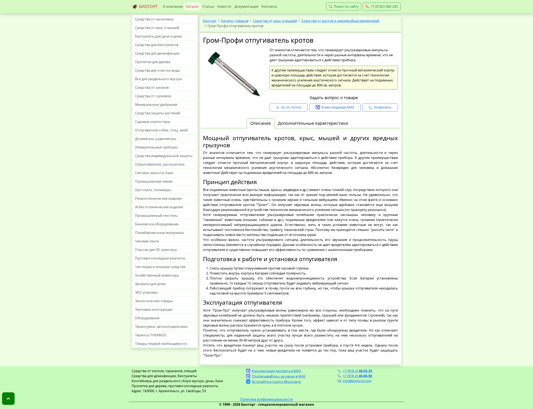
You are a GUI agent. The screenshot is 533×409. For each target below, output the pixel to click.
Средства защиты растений (157, 113)
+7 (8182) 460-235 (384, 6)
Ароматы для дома (150, 284)
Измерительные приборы (156, 147)
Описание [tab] (260, 123)
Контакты (269, 6)
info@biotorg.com (357, 381)
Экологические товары (154, 301)
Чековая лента (147, 241)
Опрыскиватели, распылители (159, 164)
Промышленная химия (153, 181)
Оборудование (147, 318)
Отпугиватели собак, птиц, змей (161, 130)
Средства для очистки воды (157, 70)
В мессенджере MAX (337, 107)
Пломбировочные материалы (159, 232)
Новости (224, 6)
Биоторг (210, 21)
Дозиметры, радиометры (155, 138)
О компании (173, 6)
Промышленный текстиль (156, 215)
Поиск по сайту (346, 6)
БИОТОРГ (148, 6)
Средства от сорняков (153, 96)
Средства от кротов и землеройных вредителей (340, 21)
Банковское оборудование (157, 224)
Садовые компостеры (152, 121)
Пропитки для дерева (152, 62)
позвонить (382, 107)
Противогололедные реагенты (160, 258)
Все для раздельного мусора (158, 79)
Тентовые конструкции (153, 309)
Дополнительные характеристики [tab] (313, 123)
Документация (246, 6)
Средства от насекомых (154, 19)
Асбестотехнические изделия (159, 207)
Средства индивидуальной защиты (163, 155)
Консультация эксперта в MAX (276, 371)
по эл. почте (291, 107)
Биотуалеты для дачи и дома (158, 36)
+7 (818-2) (357, 371)
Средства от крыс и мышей (157, 27)
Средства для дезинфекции (157, 53)
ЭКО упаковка (146, 292)
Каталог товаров (234, 21)
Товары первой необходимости (161, 343)
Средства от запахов (152, 87)
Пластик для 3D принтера (156, 249)
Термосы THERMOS (150, 335)
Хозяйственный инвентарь (157, 275)
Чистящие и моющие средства (160, 266)
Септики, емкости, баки (154, 173)
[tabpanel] (300, 246)
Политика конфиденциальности (266, 399)
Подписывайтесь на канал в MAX (278, 376)
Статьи (208, 6)
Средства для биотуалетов (156, 44)
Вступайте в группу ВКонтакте (276, 381)
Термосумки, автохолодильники (161, 326)
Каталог (192, 6)
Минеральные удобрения (156, 104)
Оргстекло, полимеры (153, 190)
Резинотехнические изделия (158, 198)
